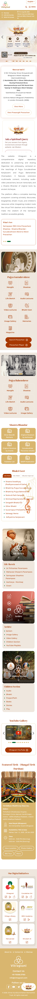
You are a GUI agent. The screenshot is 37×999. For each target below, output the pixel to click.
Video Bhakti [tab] (16, 476)
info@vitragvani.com (18, 978)
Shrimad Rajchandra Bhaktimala (19, 499)
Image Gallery (10, 321)
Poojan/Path (11, 698)
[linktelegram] (18, 987)
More (18, 854)
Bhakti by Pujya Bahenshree (17, 492)
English (30, 1)
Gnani (8, 586)
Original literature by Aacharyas (27, 436)
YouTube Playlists (13, 645)
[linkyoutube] (14, 987)
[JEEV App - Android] (29, 919)
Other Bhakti (11, 506)
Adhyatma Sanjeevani (15, 517)
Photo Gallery (26, 848)
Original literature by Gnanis (9, 449)
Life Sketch (10, 298)
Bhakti (9, 694)
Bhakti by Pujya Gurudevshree (18, 488)
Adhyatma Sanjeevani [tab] (27, 476)
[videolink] (18, 732)
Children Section (13, 642)
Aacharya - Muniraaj (14, 582)
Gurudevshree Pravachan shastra (28, 449)
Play (8, 709)
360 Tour (8, 854)
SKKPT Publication (27, 462)
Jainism (9, 631)
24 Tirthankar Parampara (16, 568)
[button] (10, 61)
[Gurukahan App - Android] (27, 897)
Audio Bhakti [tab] (7, 476)
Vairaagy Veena (12, 513)
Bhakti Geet (27, 310)
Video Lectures (10, 310)
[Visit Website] (6, 897)
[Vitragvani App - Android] (10, 897)
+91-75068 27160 (18, 975)
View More (18, 106)
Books (8, 702)
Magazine (10, 332)
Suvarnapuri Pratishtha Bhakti (18, 510)
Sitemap (29, 952)
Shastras (26, 287)
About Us (8, 952)
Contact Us (19, 952)
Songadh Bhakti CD (14, 503)
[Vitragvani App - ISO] (14, 897)
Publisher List (9, 462)
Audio (8, 691)
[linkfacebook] (9, 987)
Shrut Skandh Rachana (9, 436)
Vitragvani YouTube (17, 750)
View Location (10, 848)
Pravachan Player (17, 345)
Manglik (10, 287)
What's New (7, 222)
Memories (27, 321)
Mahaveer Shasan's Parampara (19, 572)
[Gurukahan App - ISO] (30, 897)
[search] (26, 7)
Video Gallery (11, 638)
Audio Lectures (26, 298)
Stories (9, 705)
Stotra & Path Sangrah (15, 495)
